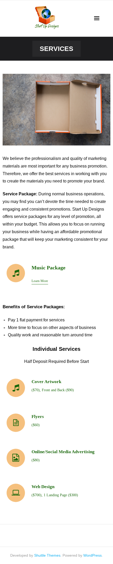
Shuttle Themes (47, 555)
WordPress (92, 555)
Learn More (40, 281)
